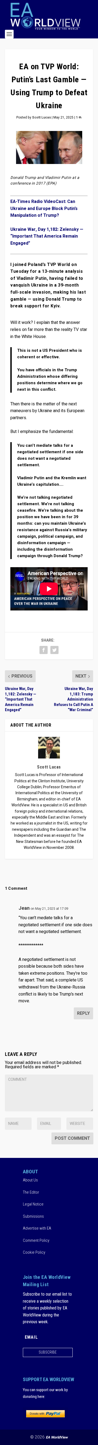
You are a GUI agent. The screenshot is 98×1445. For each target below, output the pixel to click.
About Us (30, 1180)
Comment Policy (36, 1240)
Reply (83, 1013)
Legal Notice (33, 1204)
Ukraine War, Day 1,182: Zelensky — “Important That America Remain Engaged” (46, 236)
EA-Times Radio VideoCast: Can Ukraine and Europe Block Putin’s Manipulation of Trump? (44, 208)
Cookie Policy (34, 1252)
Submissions (33, 1216)
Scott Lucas (41, 117)
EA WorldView (57, 1437)
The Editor (31, 1192)
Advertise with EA (37, 1228)
